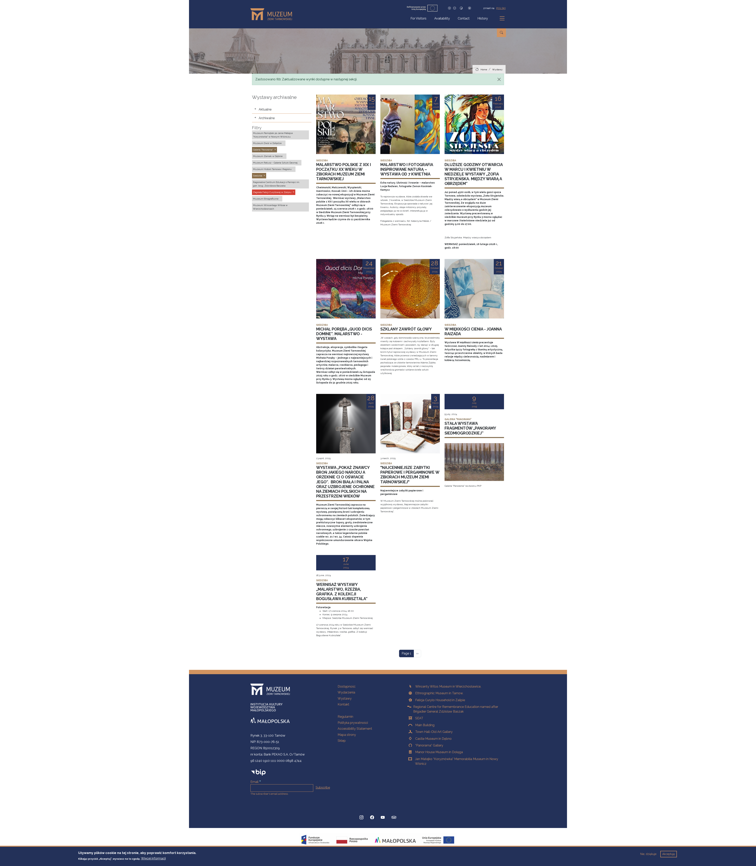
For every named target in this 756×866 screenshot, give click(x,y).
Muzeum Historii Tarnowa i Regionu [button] (272, 169)
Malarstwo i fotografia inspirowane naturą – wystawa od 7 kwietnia (406, 169)
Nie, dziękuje (648, 854)
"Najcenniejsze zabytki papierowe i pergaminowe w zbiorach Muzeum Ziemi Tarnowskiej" (409, 474)
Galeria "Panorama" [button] (263, 149)
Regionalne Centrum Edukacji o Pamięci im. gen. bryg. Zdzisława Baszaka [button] (276, 184)
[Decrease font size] (454, 8)
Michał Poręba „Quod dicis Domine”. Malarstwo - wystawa (344, 334)
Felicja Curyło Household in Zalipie (440, 700)
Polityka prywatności (353, 723)
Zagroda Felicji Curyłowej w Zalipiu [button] (272, 192)
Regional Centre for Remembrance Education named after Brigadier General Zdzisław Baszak (455, 709)
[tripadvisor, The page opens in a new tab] (393, 817)
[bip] (258, 772)
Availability (442, 18)
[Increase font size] (449, 8)
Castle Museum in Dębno (433, 739)
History (482, 18)
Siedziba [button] (257, 175)
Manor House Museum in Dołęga (439, 752)
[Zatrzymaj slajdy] (469, 8)
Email (254, 782)
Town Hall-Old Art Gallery (434, 732)
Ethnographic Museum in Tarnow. (439, 693)
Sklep (342, 741)
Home (484, 69)
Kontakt (343, 704)
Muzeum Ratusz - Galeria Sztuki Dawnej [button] (275, 162)
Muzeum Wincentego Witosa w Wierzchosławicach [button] (270, 207)
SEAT (419, 718)
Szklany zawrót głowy (406, 329)
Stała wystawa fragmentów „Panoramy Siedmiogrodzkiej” (470, 428)
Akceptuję (668, 854)
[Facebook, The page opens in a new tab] (372, 817)
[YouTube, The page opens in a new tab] (383, 817)
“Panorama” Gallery (429, 745)
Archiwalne (267, 118)
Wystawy (497, 69)
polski (501, 8)
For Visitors (418, 18)
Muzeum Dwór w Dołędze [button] (267, 143)
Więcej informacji (153, 858)
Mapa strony (347, 735)
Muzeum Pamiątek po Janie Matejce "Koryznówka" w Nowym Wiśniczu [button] (273, 135)
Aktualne (265, 109)
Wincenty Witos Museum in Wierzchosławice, (448, 686)
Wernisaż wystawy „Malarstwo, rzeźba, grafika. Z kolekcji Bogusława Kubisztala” (342, 591)
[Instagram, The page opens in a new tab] (361, 817)
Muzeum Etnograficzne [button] (265, 198)
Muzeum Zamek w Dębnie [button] (268, 156)
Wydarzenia (346, 692)
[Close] (499, 79)
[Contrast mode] (461, 8)
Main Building (425, 725)
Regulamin (345, 716)
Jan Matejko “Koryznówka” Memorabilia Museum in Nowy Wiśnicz (456, 761)
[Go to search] (501, 32)
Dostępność (347, 686)
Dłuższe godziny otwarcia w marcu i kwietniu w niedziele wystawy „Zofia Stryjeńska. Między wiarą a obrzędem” (474, 174)
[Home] (272, 14)
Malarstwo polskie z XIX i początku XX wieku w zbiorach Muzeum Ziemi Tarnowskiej (343, 171)
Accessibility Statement (355, 728)
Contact (464, 18)
